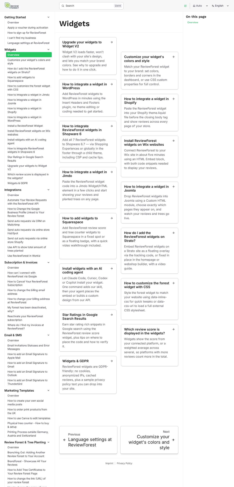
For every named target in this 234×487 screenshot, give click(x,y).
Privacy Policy (124, 463)
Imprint (109, 463)
